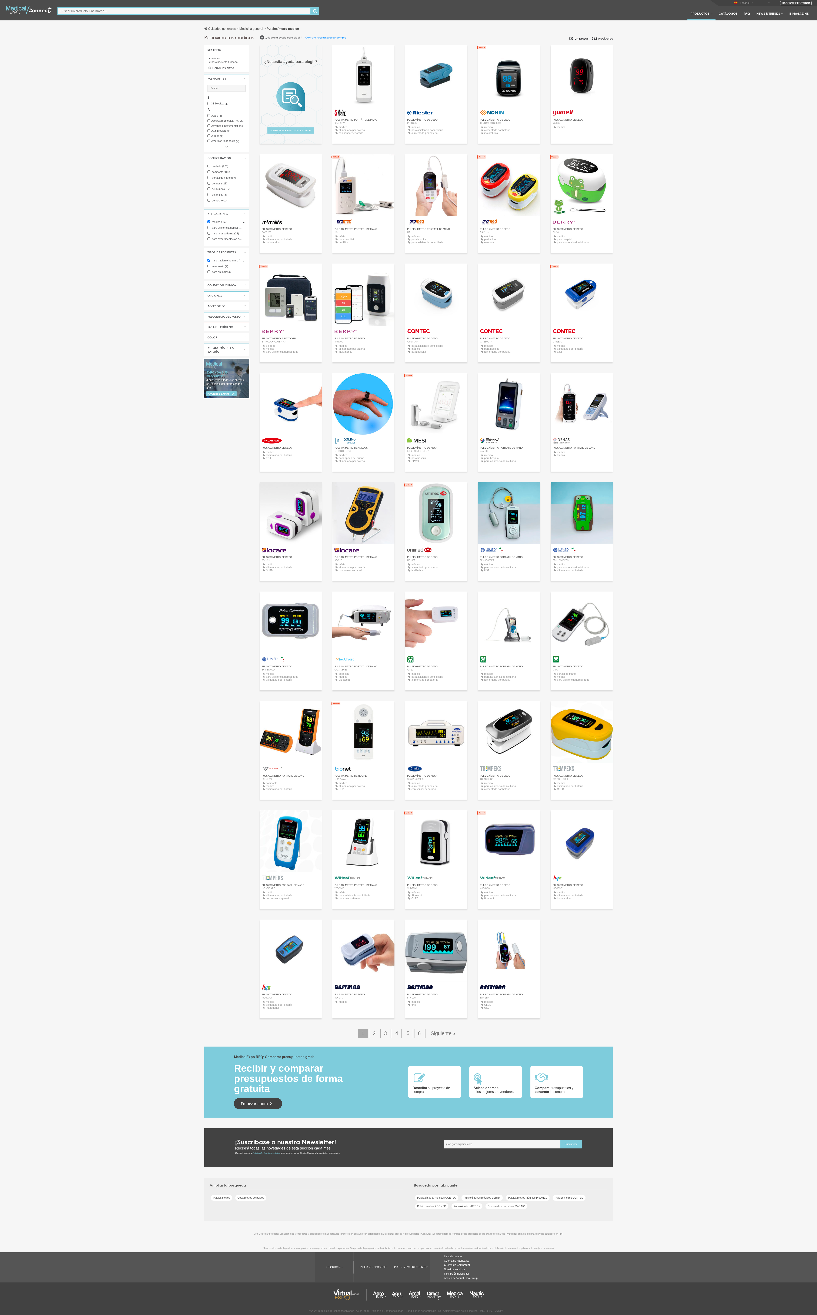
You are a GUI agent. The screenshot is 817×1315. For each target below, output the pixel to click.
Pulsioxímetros (221, 1197)
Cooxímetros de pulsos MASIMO (506, 1206)
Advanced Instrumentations (228, 126)
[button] (226, 78)
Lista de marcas (453, 1256)
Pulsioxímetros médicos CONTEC (436, 1197)
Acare (216, 115)
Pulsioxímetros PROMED (431, 1206)
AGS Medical (220, 131)
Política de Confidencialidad (266, 1153)
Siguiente (442, 1033)
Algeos (217, 136)
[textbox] (184, 11)
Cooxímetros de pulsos (250, 1197)
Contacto (363, 52)
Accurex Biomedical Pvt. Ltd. (228, 121)
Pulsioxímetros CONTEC (569, 1197)
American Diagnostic (225, 141)
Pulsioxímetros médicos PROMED (527, 1197)
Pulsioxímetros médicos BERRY (482, 1197)
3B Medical (219, 103)
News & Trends (768, 13)
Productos (700, 13)
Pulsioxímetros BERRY (467, 1206)
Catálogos (728, 13)
